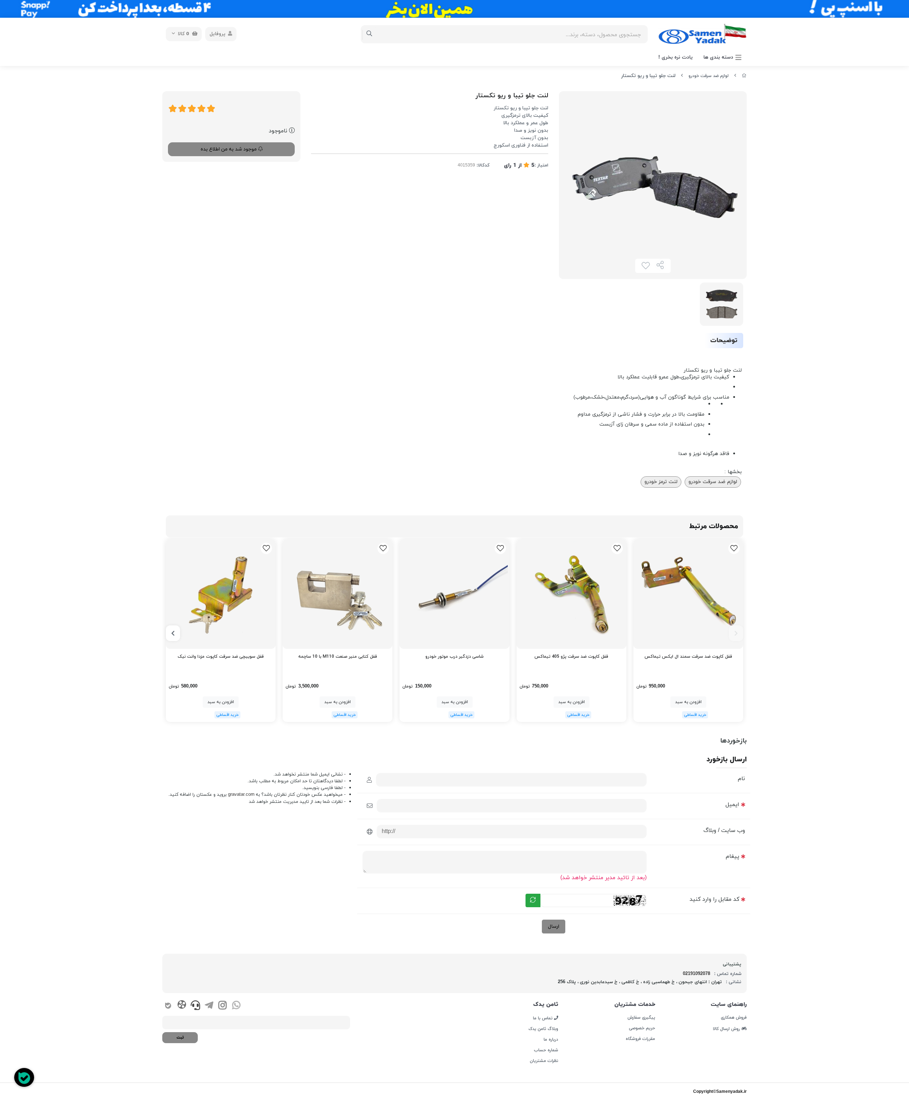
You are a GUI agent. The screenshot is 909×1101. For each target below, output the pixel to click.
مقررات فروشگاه (640, 1039)
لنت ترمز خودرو (660, 482)
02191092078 (696, 974)
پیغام (732, 856)
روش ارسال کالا (727, 1028)
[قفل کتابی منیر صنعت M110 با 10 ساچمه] (337, 594)
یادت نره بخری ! (675, 57)
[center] (369, 34)
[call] (195, 1006)
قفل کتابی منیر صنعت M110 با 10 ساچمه (337, 656)
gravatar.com (241, 794)
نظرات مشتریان (544, 1061)
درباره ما (551, 1039)
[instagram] (222, 1006)
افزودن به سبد (688, 702)
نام (741, 779)
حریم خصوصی (642, 1028)
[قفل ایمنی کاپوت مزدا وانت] (221, 594)
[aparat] (181, 1006)
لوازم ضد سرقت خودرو (708, 76)
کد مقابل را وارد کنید (714, 899)
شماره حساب (546, 1050)
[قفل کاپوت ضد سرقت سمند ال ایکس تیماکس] (688, 594)
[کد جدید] (533, 900)
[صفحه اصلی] (744, 76)
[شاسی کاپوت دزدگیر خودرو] (454, 594)
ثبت (180, 1037)
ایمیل (732, 805)
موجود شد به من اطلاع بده (229, 149)
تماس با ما (543, 1018)
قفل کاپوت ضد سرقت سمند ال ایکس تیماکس (688, 656)
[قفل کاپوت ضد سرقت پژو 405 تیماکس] (571, 594)
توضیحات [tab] (723, 340)
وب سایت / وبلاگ (724, 830)
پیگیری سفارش (641, 1017)
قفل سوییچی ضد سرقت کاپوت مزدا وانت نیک (221, 656)
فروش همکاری (734, 1017)
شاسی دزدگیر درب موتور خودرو (454, 656)
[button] (736, 633)
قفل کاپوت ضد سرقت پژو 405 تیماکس (571, 656)
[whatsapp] (236, 1006)
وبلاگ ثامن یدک (543, 1029)
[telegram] (209, 1006)
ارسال (553, 926)
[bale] (168, 1006)
